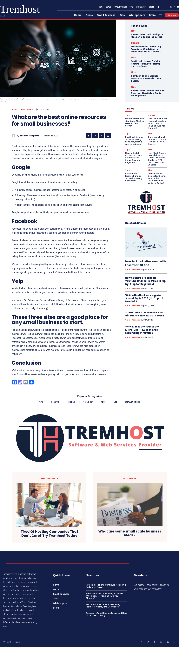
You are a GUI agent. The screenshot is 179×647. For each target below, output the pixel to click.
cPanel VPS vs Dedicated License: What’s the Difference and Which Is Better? (157, 178)
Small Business (22, 109)
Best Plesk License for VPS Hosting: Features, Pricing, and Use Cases (145, 64)
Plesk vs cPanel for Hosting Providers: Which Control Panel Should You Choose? (146, 49)
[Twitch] (161, 642)
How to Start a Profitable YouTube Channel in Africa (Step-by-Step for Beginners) (146, 281)
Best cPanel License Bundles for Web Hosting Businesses (133, 177)
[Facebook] (167, 7)
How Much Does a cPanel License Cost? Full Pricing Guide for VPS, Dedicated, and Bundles (157, 159)
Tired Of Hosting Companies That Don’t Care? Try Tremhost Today (49, 534)
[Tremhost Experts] (14, 135)
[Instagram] (171, 7)
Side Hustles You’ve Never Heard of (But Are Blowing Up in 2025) (145, 314)
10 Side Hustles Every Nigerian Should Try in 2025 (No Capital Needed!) (144, 298)
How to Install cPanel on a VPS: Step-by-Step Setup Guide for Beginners (148, 93)
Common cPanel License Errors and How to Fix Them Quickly (146, 78)
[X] (174, 7)
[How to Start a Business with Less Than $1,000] (146, 242)
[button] (157, 7)
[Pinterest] (101, 135)
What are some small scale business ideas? (129, 533)
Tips (133, 31)
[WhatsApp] (108, 135)
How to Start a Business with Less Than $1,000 (145, 263)
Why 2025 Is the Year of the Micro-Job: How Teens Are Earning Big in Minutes (142, 329)
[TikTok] (154, 642)
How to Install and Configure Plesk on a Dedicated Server (147, 35)
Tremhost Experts (29, 136)
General (135, 43)
